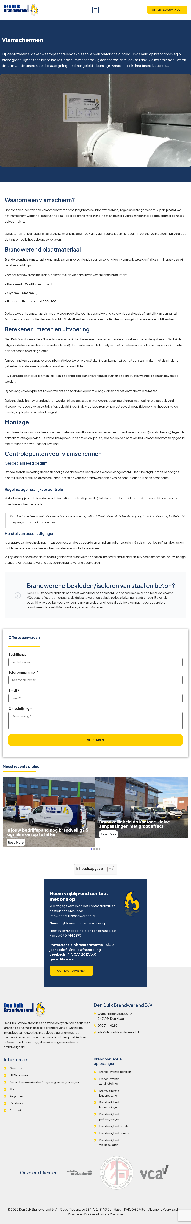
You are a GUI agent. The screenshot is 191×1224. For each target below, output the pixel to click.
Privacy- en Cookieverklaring (87, 1214)
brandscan (158, 557)
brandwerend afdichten (119, 557)
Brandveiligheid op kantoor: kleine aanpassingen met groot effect (134, 824)
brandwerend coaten (87, 557)
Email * (13, 690)
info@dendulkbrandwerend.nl (72, 916)
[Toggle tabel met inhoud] (109, 869)
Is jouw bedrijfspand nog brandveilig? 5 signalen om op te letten (47, 832)
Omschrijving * (20, 708)
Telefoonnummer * (23, 672)
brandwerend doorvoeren (82, 563)
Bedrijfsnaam (18, 654)
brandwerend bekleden (43, 563)
